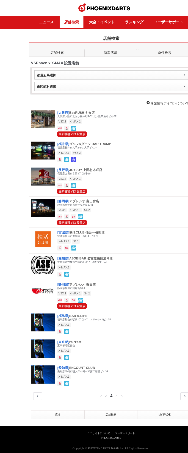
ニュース (46, 22)
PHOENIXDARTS (104, 7)
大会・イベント (102, 22)
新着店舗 (110, 52)
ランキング (134, 22)
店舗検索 (71, 22)
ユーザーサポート (168, 22)
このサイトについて (98, 433)
